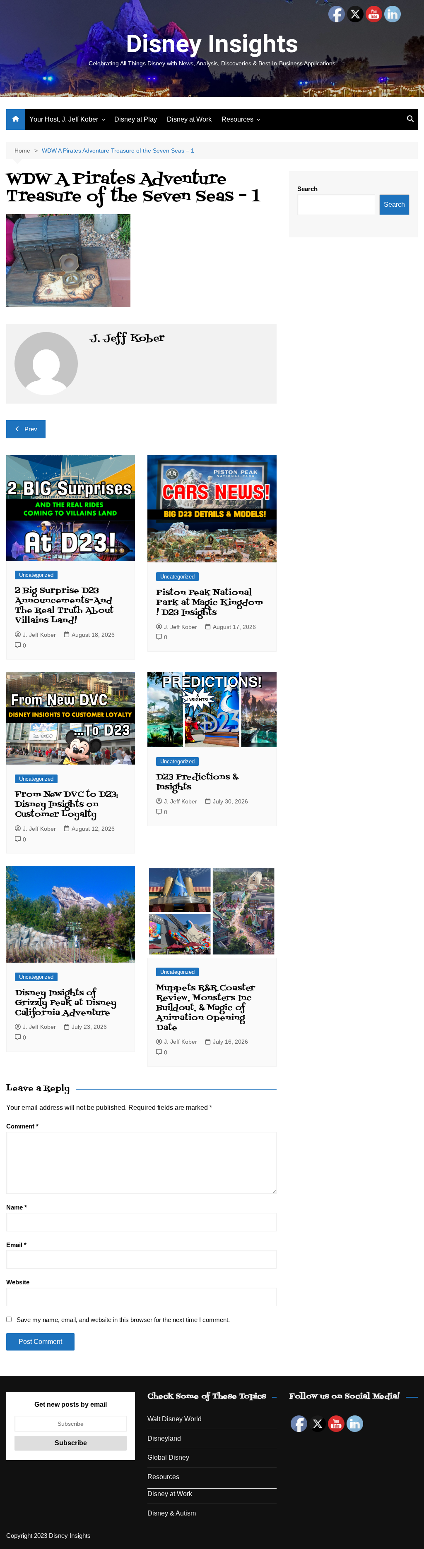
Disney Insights (212, 43)
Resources (237, 119)
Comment (22, 1126)
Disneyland (164, 1438)
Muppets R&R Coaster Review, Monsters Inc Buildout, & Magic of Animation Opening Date (205, 1008)
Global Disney (168, 1457)
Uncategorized (36, 575)
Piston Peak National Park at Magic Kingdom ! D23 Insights (209, 603)
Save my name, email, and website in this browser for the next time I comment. (123, 1319)
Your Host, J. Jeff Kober (63, 119)
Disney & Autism (171, 1513)
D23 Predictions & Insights (197, 782)
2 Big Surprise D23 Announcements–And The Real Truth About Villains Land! (64, 606)
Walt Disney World (174, 1418)
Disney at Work (189, 119)
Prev (30, 429)
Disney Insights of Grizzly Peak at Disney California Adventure (65, 1003)
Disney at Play (135, 119)
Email (16, 1244)
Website (17, 1282)
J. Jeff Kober (39, 634)
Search (307, 188)
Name (16, 1207)
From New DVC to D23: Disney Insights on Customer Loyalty (66, 805)
